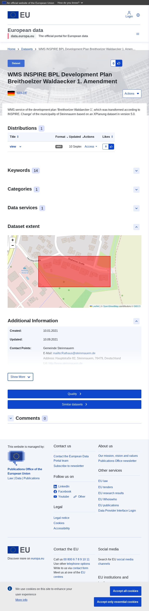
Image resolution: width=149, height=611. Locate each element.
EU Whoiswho (107, 499)
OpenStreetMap (111, 306)
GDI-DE (22, 93)
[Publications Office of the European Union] (28, 457)
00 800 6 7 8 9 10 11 (76, 559)
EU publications (108, 505)
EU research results (111, 493)
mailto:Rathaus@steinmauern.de (74, 353)
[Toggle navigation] (137, 34)
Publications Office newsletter (117, 460)
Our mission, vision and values (118, 455)
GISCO (137, 306)
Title (13, 136)
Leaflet (95, 306)
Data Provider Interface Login (117, 510)
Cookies (59, 523)
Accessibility (62, 528)
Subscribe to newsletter (69, 465)
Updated (75, 136)
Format (60, 136)
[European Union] (28, 549)
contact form (80, 568)
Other (81, 496)
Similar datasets (72, 404)
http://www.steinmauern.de (65, 363)
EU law (103, 481)
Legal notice (61, 517)
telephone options (78, 563)
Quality (72, 393)
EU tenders (105, 487)
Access (89, 146)
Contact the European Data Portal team (71, 458)
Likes (106, 136)
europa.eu (37, 558)
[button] (70, 2)
